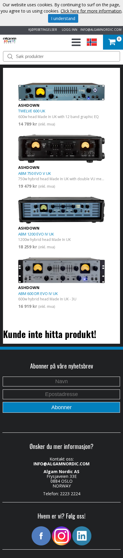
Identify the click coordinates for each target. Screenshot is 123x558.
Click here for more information (91, 11)
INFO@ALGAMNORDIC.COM (101, 29)
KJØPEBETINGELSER (42, 29)
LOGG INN (68, 29)
